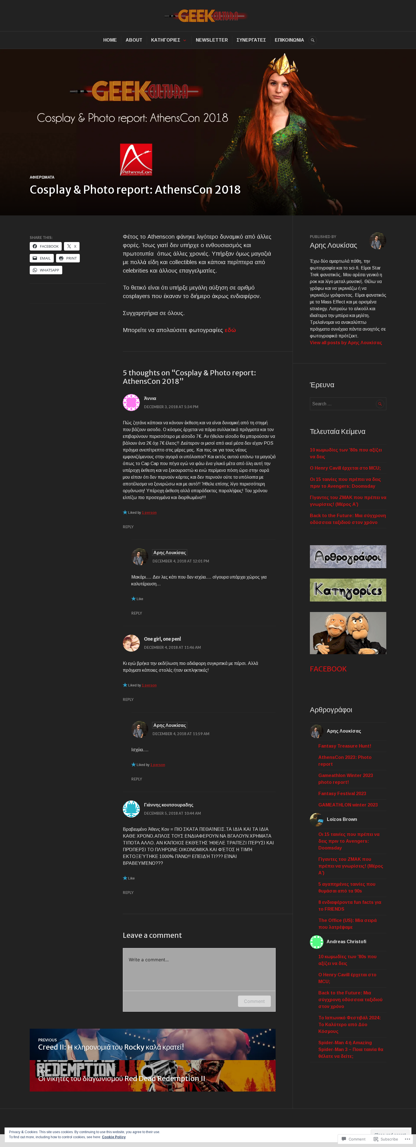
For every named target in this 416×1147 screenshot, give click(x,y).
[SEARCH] (312, 40)
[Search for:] (348, 403)
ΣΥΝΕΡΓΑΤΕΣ (251, 40)
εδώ (230, 330)
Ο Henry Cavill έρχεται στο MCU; (345, 468)
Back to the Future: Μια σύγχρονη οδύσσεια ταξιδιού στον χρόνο (350, 999)
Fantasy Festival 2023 (342, 793)
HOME (110, 40)
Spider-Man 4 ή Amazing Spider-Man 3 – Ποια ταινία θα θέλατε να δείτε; (350, 1049)
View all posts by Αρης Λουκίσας (346, 342)
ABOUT (134, 40)
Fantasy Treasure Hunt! (344, 746)
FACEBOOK (328, 668)
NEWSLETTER (212, 40)
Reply (128, 527)
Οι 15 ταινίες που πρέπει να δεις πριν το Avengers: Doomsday (348, 841)
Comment (254, 1001)
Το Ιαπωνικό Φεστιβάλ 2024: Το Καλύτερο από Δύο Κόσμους (349, 1024)
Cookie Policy (114, 1137)
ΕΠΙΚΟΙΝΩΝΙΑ (289, 40)
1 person (149, 513)
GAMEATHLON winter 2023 (348, 805)
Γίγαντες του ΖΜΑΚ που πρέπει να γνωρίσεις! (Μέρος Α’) (350, 866)
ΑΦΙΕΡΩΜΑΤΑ (42, 177)
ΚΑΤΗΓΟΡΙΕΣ (165, 40)
